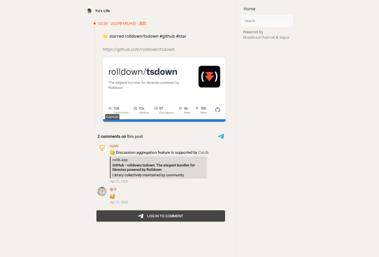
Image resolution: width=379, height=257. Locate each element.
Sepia (284, 37)
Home (250, 9)
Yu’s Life (102, 10)
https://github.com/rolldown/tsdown (139, 49)
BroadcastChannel (259, 37)
